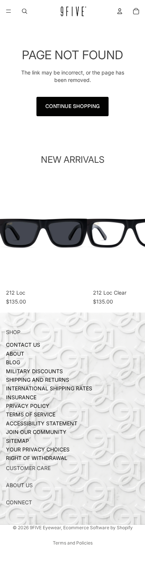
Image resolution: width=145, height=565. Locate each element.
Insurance (21, 397)
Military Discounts (34, 371)
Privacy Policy (27, 406)
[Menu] (8, 11)
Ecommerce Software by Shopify (98, 527)
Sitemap (17, 441)
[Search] (24, 11)
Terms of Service (30, 415)
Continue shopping (72, 106)
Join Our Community (36, 432)
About (15, 353)
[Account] (120, 11)
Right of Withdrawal (36, 458)
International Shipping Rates (49, 388)
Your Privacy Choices (38, 450)
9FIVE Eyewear (45, 527)
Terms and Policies (73, 543)
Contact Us (23, 345)
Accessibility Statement (41, 423)
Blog (13, 362)
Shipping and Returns (37, 380)
